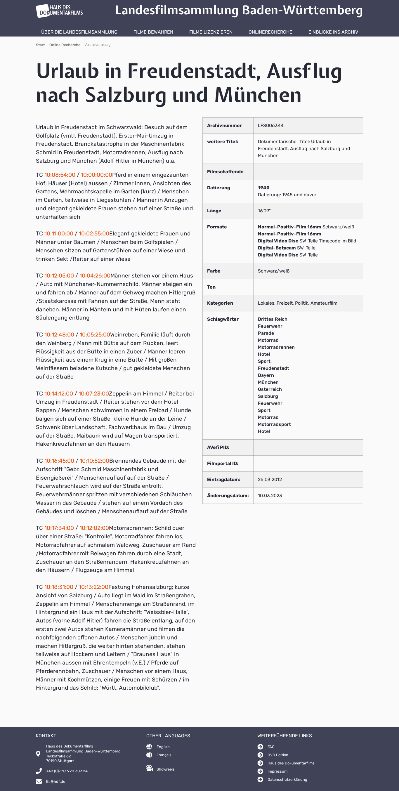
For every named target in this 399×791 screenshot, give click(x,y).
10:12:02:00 (94, 528)
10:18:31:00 (58, 587)
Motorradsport (274, 424)
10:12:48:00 (59, 334)
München (268, 382)
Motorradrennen (276, 347)
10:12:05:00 (59, 275)
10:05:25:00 (95, 334)
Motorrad (268, 340)
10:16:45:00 (59, 460)
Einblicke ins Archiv (333, 32)
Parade (266, 333)
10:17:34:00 (59, 528)
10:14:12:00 (58, 393)
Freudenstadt (273, 368)
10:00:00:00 (96, 174)
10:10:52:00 (94, 460)
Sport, (265, 361)
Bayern (266, 375)
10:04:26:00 (94, 275)
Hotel (264, 354)
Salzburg (268, 396)
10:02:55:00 (94, 233)
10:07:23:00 (94, 393)
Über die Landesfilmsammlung (79, 32)
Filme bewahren (153, 32)
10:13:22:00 (93, 587)
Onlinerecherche (270, 32)
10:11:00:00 (58, 233)
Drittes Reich (272, 319)
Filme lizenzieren (211, 32)
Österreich (270, 389)
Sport (264, 410)
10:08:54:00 (59, 174)
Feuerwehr (270, 326)
